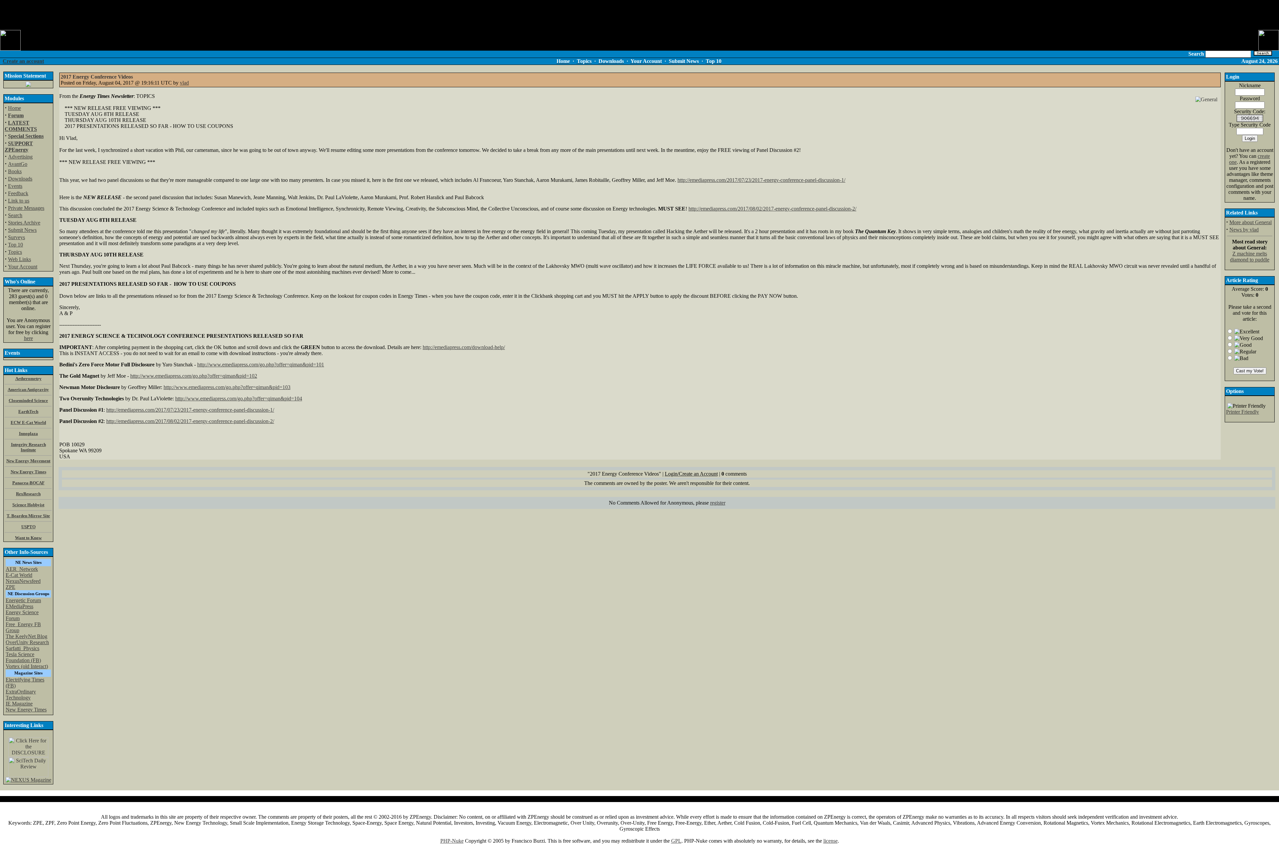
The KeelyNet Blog (26, 636)
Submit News (22, 230)
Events (15, 186)
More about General (1250, 222)
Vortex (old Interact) (27, 666)
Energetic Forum (23, 600)
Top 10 (15, 244)
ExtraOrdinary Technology (21, 694)
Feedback (18, 193)
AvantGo (17, 164)
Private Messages (26, 208)
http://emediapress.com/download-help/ (464, 347)
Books (15, 171)
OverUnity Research (27, 642)
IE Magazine (19, 703)
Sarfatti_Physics (22, 648)
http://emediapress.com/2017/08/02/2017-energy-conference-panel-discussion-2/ (772, 209)
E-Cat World (19, 575)
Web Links (19, 259)
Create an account (23, 61)
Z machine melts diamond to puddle (1249, 256)
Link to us (18, 201)
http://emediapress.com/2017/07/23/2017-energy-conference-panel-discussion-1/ (761, 180)
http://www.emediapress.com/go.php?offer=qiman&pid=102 (193, 376)
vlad (184, 83)
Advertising (20, 157)
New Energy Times (26, 709)
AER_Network (22, 569)
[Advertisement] (639, 15)
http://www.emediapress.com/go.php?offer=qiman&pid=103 (227, 387)
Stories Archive (24, 222)
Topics (15, 252)
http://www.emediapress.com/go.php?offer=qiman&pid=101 (260, 364)
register (717, 503)
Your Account (22, 266)
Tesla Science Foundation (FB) (23, 657)
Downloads (20, 179)
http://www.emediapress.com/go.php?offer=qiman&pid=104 (238, 398)
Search (15, 215)
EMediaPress (19, 606)
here (28, 338)
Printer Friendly (1242, 412)
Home (14, 108)
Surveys (16, 237)
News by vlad (1244, 229)
